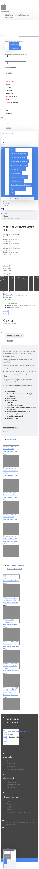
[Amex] (8, 847)
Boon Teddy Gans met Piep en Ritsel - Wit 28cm (11, 671)
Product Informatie (14, 336)
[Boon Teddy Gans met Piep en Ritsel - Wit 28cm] (11, 665)
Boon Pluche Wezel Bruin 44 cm (11, 646)
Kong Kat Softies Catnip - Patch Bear (11, 497)
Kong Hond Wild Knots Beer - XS (11, 451)
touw (30, 277)
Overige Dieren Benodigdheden (20, 185)
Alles (12, 149)
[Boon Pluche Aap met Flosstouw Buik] (11, 598)
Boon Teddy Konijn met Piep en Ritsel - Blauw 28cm (11, 695)
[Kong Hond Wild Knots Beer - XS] (11, 447)
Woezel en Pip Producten (18, 177)
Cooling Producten (16, 181)
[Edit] (2, 21)
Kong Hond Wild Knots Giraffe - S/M (11, 541)
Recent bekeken (13, 719)
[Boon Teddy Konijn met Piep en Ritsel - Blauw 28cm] (11, 689)
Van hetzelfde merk (14, 569)
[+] (13, 855)
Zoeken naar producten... (7, 199)
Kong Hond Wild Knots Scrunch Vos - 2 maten (11, 475)
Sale (12, 192)
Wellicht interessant (15, 565)
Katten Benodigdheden (18, 157)
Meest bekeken (12, 722)
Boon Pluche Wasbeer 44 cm (11, 624)
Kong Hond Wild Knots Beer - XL (11, 519)
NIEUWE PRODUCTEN (17, 169)
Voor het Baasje (15, 173)
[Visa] (8, 832)
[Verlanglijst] (6, 464)
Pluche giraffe (5, 278)
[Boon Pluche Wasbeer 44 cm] (11, 620)
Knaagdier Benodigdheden (19, 161)
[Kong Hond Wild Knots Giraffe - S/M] (11, 537)
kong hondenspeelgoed (21, 278)
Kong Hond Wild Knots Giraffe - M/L (14, 218)
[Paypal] (8, 842)
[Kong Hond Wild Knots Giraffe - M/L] (6, 737)
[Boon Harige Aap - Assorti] (11, 576)
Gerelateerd (11, 439)
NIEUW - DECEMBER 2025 (19, 165)
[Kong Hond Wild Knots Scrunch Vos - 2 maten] (11, 470)
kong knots (11, 278)
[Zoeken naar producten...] (3, 145)
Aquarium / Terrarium (17, 189)
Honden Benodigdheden (18, 153)
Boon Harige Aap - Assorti (11, 581)
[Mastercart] (8, 837)
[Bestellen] (5, 458)
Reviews (10, 341)
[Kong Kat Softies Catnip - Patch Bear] (11, 493)
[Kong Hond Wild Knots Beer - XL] (11, 515)
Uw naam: (5, 432)
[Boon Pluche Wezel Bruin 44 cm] (11, 642)
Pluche (6, 216)
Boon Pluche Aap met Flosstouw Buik (11, 603)
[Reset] (3, 7)
